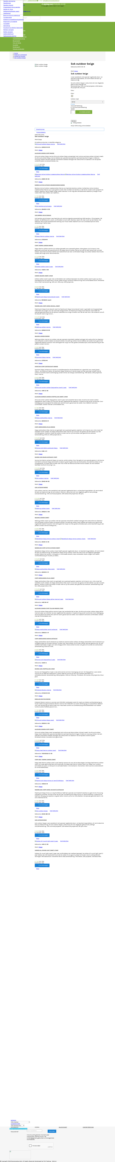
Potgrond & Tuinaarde (10, 21)
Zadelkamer (7, 13)
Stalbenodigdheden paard (11, 11)
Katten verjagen (8, 32)
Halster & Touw (8, 9)
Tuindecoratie (7, 17)
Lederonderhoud (8, 34)
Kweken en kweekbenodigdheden (12, 19)
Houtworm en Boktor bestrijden (12, 28)
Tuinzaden (6, 23)
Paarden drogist (8, 5)
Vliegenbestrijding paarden (11, 7)
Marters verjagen (8, 30)
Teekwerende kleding (9, 36)
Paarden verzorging (9, 1)
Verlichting (6, 25)
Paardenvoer (7, 3)
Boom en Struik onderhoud (11, 15)
